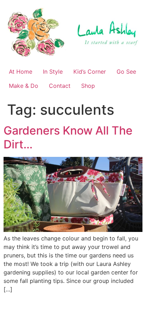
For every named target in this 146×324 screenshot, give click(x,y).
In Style (53, 71)
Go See (126, 71)
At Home (20, 71)
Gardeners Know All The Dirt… (68, 137)
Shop (88, 85)
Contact (60, 85)
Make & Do (23, 85)
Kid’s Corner (89, 71)
